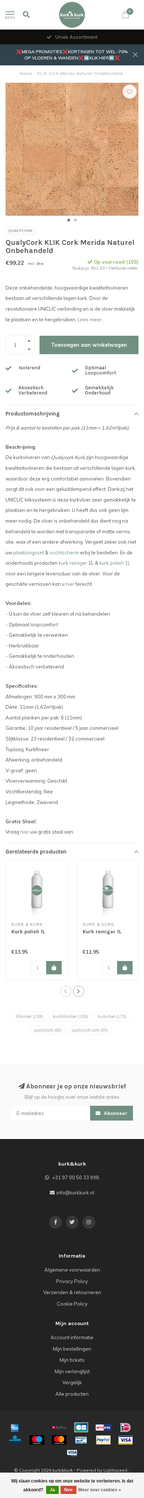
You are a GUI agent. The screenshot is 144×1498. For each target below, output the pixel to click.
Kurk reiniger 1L (102, 931)
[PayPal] (103, 1440)
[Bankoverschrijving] (37, 1427)
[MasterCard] (59, 1440)
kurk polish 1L (114, 563)
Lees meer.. (91, 319)
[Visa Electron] (72, 1452)
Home (26, 73)
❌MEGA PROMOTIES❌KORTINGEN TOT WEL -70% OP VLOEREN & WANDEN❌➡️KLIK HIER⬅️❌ (72, 55)
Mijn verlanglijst (72, 1371)
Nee (68, 1489)
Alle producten (72, 1394)
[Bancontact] (81, 1440)
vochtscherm (64, 552)
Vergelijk (72, 1382)
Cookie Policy (72, 1304)
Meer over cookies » (99, 1489)
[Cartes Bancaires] (81, 1427)
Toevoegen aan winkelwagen (89, 345)
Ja (52, 1489)
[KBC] (15, 1440)
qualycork (48, 1030)
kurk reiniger (73, 563)
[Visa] (125, 1440)
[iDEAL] (125, 1427)
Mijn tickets (72, 1360)
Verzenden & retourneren (72, 1292)
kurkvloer (112, 1016)
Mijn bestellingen (72, 1349)
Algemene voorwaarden (72, 1270)
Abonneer (114, 1113)
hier (70, 584)
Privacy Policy (72, 1281)
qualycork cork (90, 1030)
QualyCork (20, 230)
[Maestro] (37, 1440)
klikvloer (29, 1016)
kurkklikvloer (70, 1016)
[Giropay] (103, 1427)
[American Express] (15, 1427)
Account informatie (72, 1337)
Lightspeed (115, 1470)
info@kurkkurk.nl (75, 1193)
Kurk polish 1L (28, 931)
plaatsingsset (28, 552)
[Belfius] (59, 1427)
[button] (68, 220)
